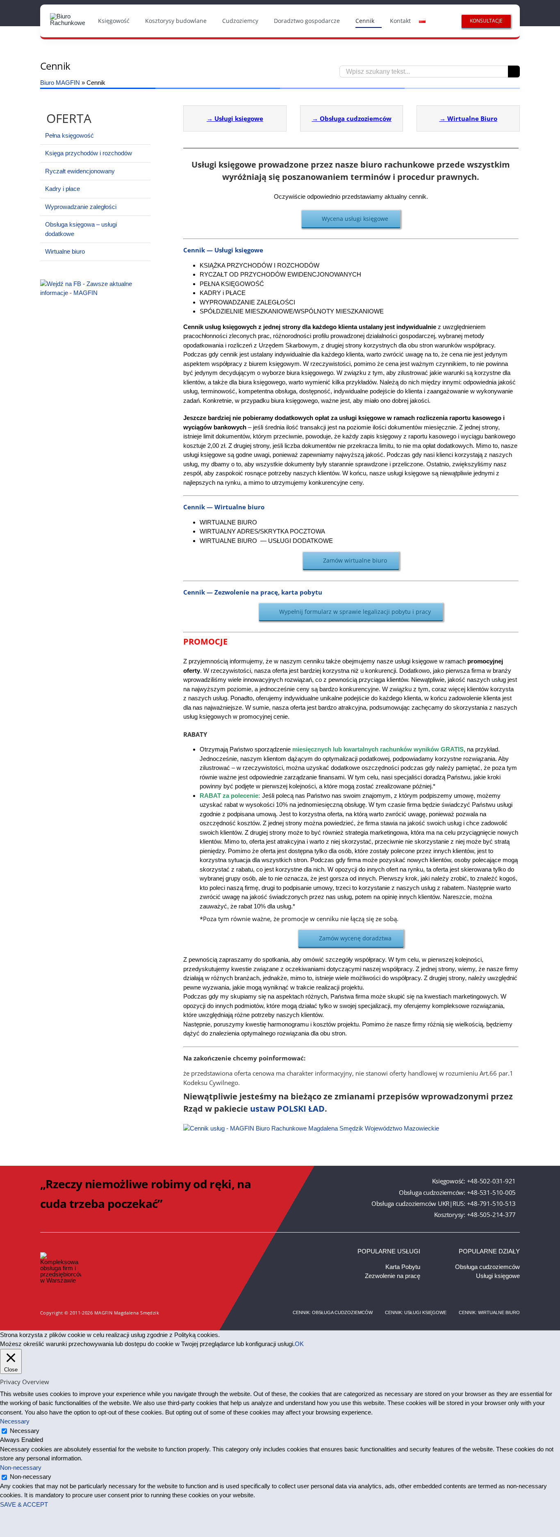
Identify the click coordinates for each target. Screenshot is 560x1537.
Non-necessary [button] (20, 1467)
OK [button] (299, 1343)
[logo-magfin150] (67, 16)
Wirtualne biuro (65, 251)
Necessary (24, 1430)
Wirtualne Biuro (472, 118)
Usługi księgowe (238, 118)
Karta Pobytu (402, 1266)
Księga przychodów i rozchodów (88, 153)
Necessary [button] (15, 1421)
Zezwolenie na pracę (392, 1275)
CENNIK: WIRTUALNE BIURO (489, 1312)
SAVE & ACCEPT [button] (24, 1504)
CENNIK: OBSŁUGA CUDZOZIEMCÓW (333, 1312)
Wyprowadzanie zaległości (80, 206)
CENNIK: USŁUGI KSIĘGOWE (415, 1312)
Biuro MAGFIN (60, 82)
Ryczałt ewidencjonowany (80, 171)
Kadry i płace (62, 188)
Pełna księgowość (69, 135)
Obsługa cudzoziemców (356, 118)
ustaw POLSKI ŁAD (287, 1108)
